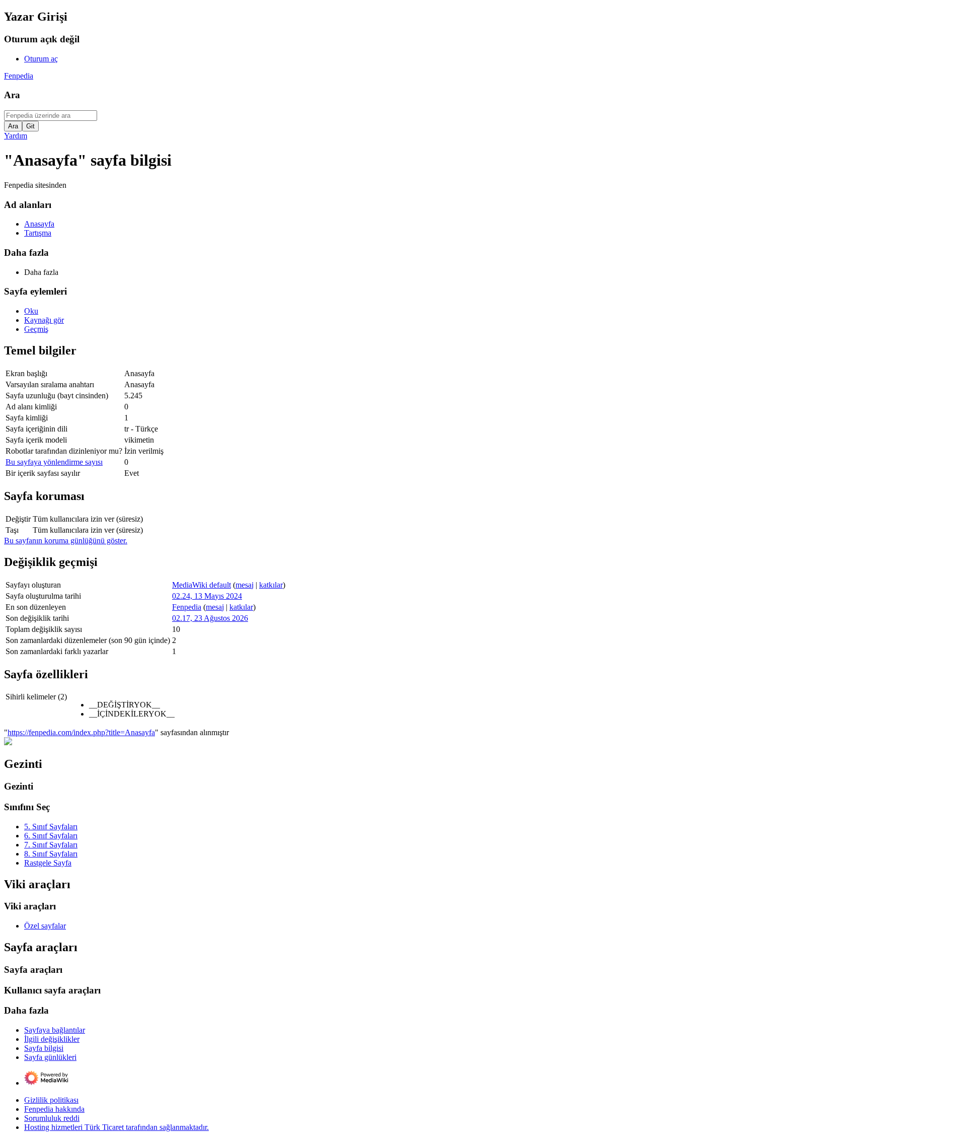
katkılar (271, 585)
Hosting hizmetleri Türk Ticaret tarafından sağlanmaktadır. (116, 1127)
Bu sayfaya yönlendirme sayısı (54, 462)
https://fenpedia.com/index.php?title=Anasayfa (81, 732)
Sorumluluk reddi (51, 1118)
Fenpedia (18, 76)
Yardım (15, 135)
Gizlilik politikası (51, 1100)
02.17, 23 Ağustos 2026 (210, 618)
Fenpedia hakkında (54, 1109)
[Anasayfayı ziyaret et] (8, 742)
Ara (12, 95)
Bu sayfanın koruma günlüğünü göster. (65, 540)
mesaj (244, 585)
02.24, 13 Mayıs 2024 (207, 596)
